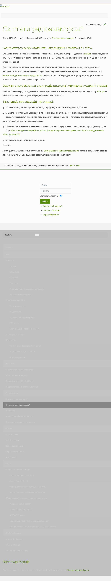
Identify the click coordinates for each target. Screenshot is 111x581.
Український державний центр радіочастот (22, 75)
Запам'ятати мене (49, 196)
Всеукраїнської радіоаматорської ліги (61, 151)
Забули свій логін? (51, 210)
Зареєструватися (51, 215)
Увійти (45, 201)
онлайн (87, 54)
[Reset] (37, 235)
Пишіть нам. (74, 165)
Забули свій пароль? (52, 206)
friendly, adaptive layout (78, 570)
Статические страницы (63, 38)
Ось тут (101, 91)
